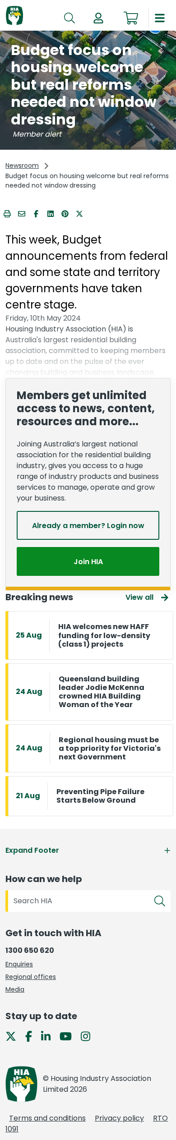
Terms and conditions (47, 1118)
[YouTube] (69, 1036)
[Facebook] (32, 1036)
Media (14, 989)
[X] (14, 1036)
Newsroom (22, 165)
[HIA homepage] (14, 16)
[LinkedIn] (49, 1036)
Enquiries (19, 964)
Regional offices (30, 976)
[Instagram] (89, 1036)
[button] (98, 18)
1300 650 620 (29, 950)
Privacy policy (119, 1118)
